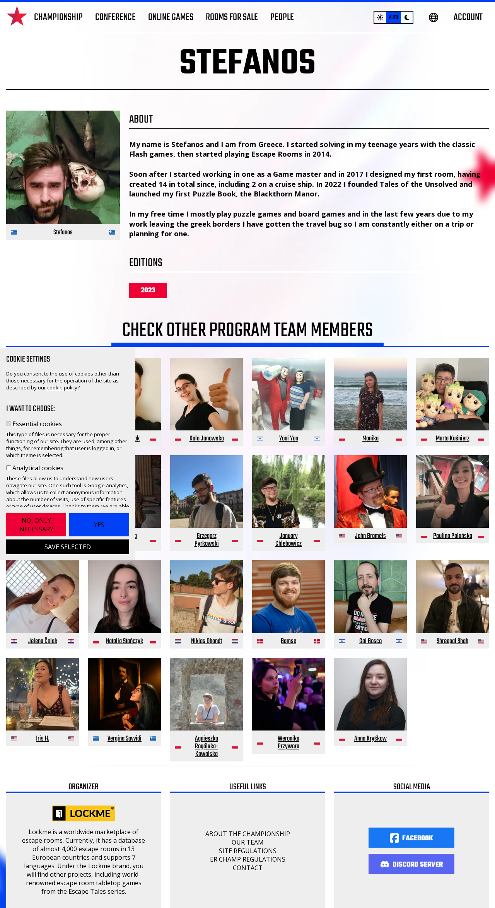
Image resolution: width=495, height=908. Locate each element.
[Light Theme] (380, 17)
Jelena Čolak (42, 641)
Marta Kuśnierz (452, 438)
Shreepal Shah (452, 641)
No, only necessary (36, 524)
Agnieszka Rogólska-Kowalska (206, 746)
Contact (248, 868)
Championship (58, 17)
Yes (99, 525)
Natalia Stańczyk (124, 641)
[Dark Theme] (407, 17)
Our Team (248, 842)
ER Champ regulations (247, 859)
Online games (170, 17)
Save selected (67, 547)
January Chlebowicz (288, 540)
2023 (148, 290)
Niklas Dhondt (206, 641)
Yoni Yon (288, 438)
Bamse (288, 641)
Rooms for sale (232, 17)
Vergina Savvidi (125, 738)
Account (468, 17)
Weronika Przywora (288, 742)
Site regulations (248, 851)
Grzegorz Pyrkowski (207, 540)
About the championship (247, 833)
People (282, 17)
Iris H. (42, 738)
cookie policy (62, 387)
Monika (370, 438)
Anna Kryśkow (370, 738)
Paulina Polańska (452, 536)
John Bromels (370, 536)
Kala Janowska (206, 438)
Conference (115, 17)
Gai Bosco (370, 641)
